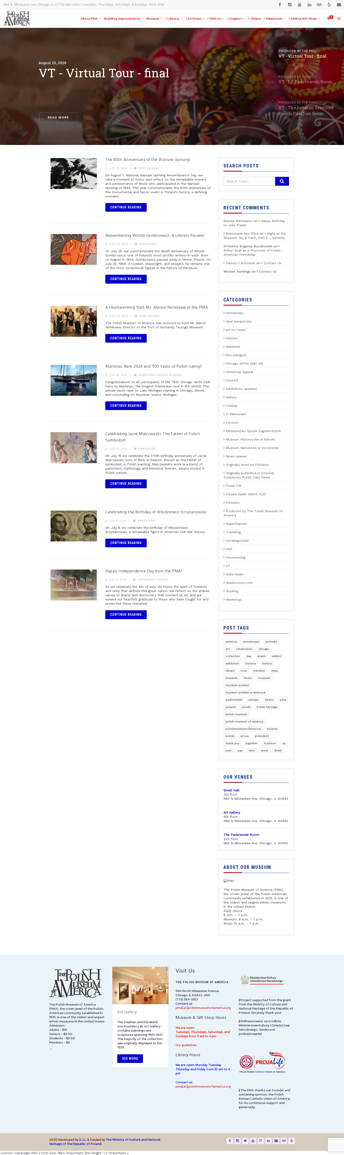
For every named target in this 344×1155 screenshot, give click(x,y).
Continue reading (126, 207)
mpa (274, 670)
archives (271, 641)
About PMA (89, 18)
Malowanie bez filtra (242, 233)
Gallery (231, 397)
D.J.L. (82, 1139)
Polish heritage (267, 707)
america (231, 641)
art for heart (235, 330)
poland (230, 707)
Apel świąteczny (239, 321)
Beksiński (233, 346)
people (254, 699)
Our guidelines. (187, 1045)
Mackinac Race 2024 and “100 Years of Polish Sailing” (153, 366)
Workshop (234, 599)
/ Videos (254, 18)
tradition (270, 743)
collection (233, 656)
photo (269, 699)
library (230, 670)
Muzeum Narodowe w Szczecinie (252, 448)
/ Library (172, 18)
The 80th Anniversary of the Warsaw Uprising (147, 159)
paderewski (234, 699)
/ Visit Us (214, 18)
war (240, 750)
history (267, 663)
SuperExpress (236, 524)
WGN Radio (235, 574)
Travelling (233, 532)
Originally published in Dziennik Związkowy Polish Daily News (248, 475)
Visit (229, 549)
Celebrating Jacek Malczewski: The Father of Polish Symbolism (152, 437)
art (228, 649)
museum (232, 678)
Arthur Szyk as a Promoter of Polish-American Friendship (252, 252)
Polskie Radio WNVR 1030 (246, 494)
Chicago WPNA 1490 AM (244, 363)
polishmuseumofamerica (243, 728)
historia (250, 663)
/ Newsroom (273, 18)
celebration (244, 649)
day (248, 656)
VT (228, 566)
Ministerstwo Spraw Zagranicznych (253, 431)
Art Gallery (127, 1012)
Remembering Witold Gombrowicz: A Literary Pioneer (155, 235)
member (259, 670)
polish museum (236, 714)
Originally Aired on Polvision (247, 464)
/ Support (234, 18)
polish (246, 707)
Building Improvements (122, 18)
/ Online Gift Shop (302, 18)
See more (130, 1058)
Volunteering (235, 557)
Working (175, 375)
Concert (232, 380)
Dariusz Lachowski (240, 263)
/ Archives (193, 18)
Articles (232, 338)
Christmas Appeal (239, 372)
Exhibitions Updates (153, 375)
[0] (326, 18)
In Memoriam (236, 414)
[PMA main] (17, 18)
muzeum (264, 678)
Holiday (162, 579)
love (244, 670)
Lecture (232, 422)
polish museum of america (244, 721)
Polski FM (233, 486)
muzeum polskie (237, 685)
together (251, 743)
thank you (232, 743)
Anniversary (148, 244)
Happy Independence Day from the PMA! (143, 571)
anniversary (251, 641)
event (261, 656)
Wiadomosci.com (239, 583)
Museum (152, 18)
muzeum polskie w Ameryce (246, 692)
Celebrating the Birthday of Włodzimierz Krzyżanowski (155, 512)
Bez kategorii (236, 355)
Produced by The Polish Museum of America (252, 513)
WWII (278, 750)
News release (149, 168)
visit (228, 750)
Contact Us (272, 263)
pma (283, 699)
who (252, 750)
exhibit (276, 656)
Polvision (233, 502)
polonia (272, 728)
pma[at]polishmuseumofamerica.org (203, 1007)
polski (230, 736)
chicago (264, 649)
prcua (245, 736)
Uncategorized (237, 540)
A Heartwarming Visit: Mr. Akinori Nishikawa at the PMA (156, 307)
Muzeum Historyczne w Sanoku (250, 439)
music (248, 678)
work (264, 750)
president (262, 736)
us (283, 743)
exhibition (232, 663)
